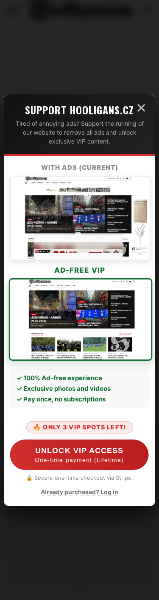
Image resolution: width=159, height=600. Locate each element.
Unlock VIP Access (79, 454)
